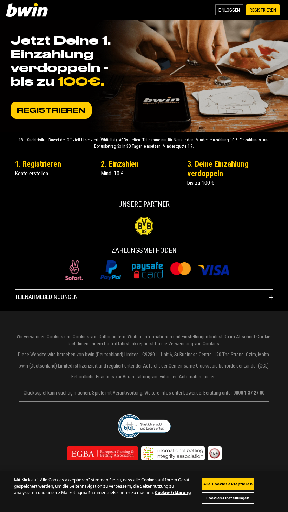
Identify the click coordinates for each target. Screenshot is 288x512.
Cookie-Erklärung (173, 493)
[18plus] (215, 453)
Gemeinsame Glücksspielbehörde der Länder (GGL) (219, 366)
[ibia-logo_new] (173, 453)
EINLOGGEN (229, 10)
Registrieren (263, 10)
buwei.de (192, 393)
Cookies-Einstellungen (227, 497)
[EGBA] (102, 453)
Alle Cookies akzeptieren (228, 483)
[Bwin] (28, 10)
